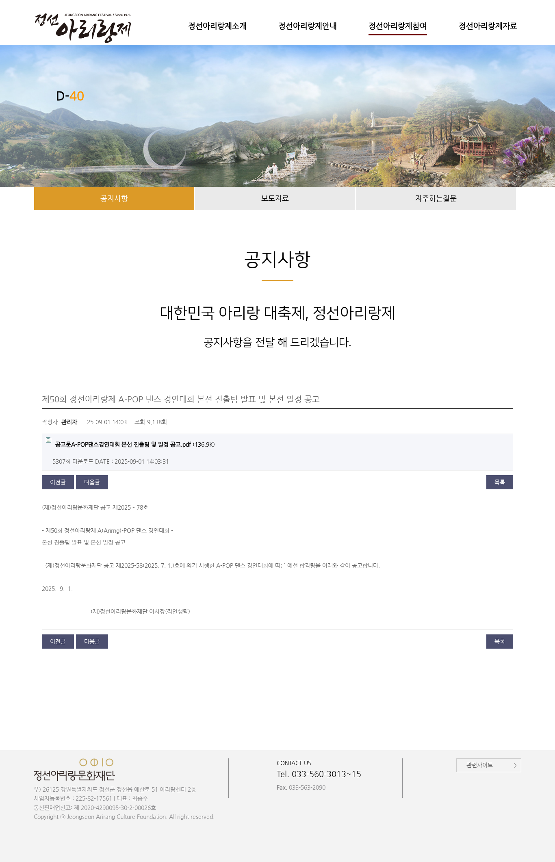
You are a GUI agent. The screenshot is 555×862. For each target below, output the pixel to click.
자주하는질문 (436, 198)
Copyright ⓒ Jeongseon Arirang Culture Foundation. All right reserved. (124, 816)
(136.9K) (135, 444)
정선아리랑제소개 (217, 26)
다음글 (92, 482)
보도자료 (275, 198)
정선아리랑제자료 (488, 26)
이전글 (58, 482)
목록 (499, 482)
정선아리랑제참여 (398, 26)
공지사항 (114, 198)
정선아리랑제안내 (307, 26)
